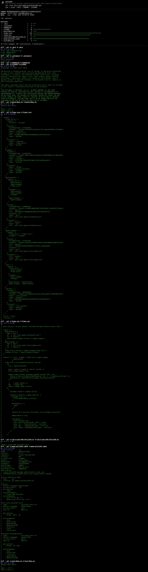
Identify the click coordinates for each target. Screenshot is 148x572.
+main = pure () (7, 111)
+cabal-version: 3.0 (11, 450)
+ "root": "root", (8, 316)
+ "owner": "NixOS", (12, 157)
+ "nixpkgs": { (8, 150)
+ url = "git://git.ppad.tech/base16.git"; (21, 335)
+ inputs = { (6, 330)
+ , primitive (7, 527)
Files (13, 7)
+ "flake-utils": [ (11, 181)
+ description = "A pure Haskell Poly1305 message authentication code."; (31, 326)
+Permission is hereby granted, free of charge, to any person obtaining (31, 71)
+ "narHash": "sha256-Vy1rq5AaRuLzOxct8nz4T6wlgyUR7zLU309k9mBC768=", (32, 294)
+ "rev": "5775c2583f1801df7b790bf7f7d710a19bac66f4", (26, 160)
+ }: (7, 361)
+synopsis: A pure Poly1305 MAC (18, 455)
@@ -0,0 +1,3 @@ (7, 49)
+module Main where (8, 105)
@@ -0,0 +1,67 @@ (7, 323)
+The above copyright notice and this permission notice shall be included (31, 85)
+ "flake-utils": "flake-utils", (17, 234)
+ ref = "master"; (10, 337)
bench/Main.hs (9, 31)
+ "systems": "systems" (13, 122)
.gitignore (8, 25)
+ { (5, 390)
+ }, (4, 124)
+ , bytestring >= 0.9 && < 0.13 (15, 499)
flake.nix (7, 35)
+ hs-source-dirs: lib (11, 487)
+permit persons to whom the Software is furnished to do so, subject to (31, 80)
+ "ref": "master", (11, 210)
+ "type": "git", (10, 215)
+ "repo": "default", (12, 297)
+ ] (5, 201)
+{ (1, 116)
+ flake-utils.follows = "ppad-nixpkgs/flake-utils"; (24, 350)
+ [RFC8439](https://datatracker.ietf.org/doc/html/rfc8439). (26, 474)
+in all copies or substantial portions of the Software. (24, 87)
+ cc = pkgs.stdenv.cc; (14, 383)
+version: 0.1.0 (12, 453)
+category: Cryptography (15, 463)
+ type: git (7, 479)
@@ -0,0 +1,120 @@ (8, 114)
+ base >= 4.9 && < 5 (11, 498)
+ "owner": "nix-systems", (14, 295)
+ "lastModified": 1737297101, (16, 241)
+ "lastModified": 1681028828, (16, 292)
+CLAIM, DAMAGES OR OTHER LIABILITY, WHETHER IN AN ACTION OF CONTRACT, (30, 97)
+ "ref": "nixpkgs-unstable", (16, 169)
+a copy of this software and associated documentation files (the (28, 73)
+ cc (8, 407)
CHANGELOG (7, 27)
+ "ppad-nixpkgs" (11, 200)
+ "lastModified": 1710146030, (16, 128)
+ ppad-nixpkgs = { (10, 342)
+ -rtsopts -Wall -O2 (10, 515)
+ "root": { (7, 265)
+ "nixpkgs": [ (10, 189)
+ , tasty (6, 528)
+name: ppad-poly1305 (15, 451)
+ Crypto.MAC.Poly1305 (12, 494)
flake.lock (8, 33)
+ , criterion (7, 554)
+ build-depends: (8, 496)
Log (6, 7)
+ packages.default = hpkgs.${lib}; (19, 391)
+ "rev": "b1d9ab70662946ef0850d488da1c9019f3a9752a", (26, 134)
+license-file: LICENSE (13, 458)
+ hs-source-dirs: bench (13, 539)
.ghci (6, 23)
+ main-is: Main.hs (14, 510)
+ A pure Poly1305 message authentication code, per (22, 472)
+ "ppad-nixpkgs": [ (12, 198)
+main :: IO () (7, 109)
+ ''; (7, 429)
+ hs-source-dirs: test (13, 508)
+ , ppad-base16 (12, 359)
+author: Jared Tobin (14, 460)
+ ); (4, 434)
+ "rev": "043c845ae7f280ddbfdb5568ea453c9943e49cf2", (26, 212)
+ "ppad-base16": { (10, 177)
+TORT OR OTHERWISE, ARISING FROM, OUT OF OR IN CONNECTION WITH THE (29, 99)
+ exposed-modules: (9, 492)
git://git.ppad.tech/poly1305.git (27, 5)
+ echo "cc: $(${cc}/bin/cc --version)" (24, 424)
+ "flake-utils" (11, 186)
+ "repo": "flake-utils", (14, 133)
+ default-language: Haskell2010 (14, 486)
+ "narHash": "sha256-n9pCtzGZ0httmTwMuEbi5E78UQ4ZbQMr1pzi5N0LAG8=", (32, 155)
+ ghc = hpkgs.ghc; (12, 385)
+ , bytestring (8, 522)
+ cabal (9, 405)
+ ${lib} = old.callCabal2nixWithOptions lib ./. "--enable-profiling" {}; (35, 376)
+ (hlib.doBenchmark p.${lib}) (19, 398)
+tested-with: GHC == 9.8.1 (15, 467)
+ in (4, 388)
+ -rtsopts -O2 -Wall (10, 546)
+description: (6, 470)
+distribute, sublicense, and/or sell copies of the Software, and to (29, 78)
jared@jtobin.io (25, 13)
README (26, 7)
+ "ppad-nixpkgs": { (10, 230)
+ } (4, 146)
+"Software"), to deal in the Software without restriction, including (30, 75)
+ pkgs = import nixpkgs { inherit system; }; (22, 369)
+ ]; (7, 400)
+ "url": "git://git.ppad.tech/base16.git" (21, 217)
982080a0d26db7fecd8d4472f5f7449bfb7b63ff (24, 11)
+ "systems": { (8, 289)
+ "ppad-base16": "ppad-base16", (17, 282)
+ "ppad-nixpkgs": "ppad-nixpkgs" (17, 284)
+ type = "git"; (9, 333)
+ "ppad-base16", (11, 182)
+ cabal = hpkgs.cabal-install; (16, 386)
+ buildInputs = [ (13, 403)
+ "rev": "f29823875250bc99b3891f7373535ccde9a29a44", (26, 246)
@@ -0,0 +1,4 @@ (7, 104)
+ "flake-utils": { (10, 119)
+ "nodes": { (6, 117)
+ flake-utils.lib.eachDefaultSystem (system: (21, 362)
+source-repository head (10, 477)
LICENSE (34, 7)
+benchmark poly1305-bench (11, 534)
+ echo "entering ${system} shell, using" (23, 422)
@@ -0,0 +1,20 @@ (7, 66)
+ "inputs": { (8, 121)
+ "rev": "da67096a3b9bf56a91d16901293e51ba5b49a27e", (26, 299)
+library (4, 484)
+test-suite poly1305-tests (12, 503)
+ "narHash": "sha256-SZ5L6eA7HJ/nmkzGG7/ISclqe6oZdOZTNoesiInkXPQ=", (32, 129)
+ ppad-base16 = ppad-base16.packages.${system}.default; (28, 378)
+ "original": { (9, 140)
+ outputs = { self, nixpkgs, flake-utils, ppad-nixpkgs (24, 357)
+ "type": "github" (11, 136)
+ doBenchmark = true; (14, 415)
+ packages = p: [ (13, 397)
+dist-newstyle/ (7, 59)
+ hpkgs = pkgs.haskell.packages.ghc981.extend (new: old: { (28, 374)
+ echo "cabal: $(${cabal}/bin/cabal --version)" (26, 427)
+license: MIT (11, 456)
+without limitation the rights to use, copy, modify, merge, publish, (30, 76)
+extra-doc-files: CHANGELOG (13, 468)
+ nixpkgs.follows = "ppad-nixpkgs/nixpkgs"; (20, 352)
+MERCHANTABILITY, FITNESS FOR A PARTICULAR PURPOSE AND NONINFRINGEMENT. (31, 93)
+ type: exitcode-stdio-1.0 (19, 504)
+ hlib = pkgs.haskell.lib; (15, 371)
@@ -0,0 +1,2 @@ (7, 57)
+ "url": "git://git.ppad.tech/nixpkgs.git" (22, 251)
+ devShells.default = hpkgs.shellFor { (21, 395)
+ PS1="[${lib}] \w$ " (15, 421)
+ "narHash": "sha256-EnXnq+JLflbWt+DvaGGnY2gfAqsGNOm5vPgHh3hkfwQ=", (32, 242)
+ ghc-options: (7, 489)
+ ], (5, 188)
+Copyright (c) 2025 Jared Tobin (14, 68)
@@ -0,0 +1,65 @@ (7, 448)
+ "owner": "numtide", (13, 131)
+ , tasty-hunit (8, 530)
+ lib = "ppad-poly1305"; (14, 366)
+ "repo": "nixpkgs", (12, 158)
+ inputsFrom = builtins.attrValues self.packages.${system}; (31, 412)
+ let (5, 364)
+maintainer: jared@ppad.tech (16, 462)
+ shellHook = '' (12, 419)
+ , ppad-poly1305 (9, 525)
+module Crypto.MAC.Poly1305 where (15, 445)
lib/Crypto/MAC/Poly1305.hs (15, 37)
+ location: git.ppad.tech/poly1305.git (17, 480)
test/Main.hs (9, 40)
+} (1, 319)
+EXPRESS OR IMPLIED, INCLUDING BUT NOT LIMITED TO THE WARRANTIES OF (29, 92)
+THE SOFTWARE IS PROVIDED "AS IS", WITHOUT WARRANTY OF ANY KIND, (28, 90)
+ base (5, 520)
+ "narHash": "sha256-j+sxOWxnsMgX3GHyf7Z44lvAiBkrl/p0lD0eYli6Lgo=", (32, 208)
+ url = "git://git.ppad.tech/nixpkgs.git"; (21, 345)
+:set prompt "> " (8, 54)
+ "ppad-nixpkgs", (12, 184)
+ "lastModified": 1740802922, (16, 206)
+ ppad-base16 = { (9, 331)
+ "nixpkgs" (9, 194)
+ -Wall (6, 491)
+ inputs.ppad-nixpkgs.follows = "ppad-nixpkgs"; (23, 338)
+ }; (4, 340)
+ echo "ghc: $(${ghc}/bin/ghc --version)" (25, 426)
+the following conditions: (12, 81)
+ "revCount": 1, (10, 248)
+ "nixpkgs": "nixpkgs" (13, 236)
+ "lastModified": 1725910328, (16, 153)
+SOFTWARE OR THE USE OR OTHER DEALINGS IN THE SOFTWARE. (24, 100)
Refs (19, 7)
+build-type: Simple (12, 465)
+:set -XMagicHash (8, 52)
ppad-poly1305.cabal (12, 39)
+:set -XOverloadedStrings (11, 51)
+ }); (6, 379)
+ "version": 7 (7, 318)
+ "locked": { (8, 126)
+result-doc (5, 61)
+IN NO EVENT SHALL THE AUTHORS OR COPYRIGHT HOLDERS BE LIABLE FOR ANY (30, 95)
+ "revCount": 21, (11, 213)
